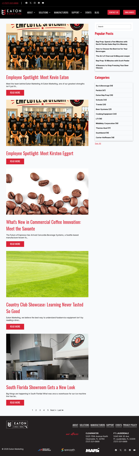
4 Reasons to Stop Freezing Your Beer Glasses (112, 66)
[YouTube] (44, 3)
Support (110, 425)
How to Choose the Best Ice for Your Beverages (111, 50)
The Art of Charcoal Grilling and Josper (113, 56)
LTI (99, 119)
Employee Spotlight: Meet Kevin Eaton (37, 77)
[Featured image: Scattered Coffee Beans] (47, 214)
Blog (97, 12)
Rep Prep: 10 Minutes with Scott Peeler (112, 61)
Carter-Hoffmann (105, 137)
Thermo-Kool (103, 128)
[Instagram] (35, 3)
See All (98, 143)
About (30, 12)
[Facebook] (27, 3)
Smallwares (129, 12)
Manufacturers (61, 12)
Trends (101, 104)
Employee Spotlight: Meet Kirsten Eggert (39, 153)
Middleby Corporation (107, 123)
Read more (15, 92)
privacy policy (130, 425)
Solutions (43, 12)
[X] (31, 3)
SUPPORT (75, 12)
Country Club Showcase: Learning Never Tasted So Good (44, 307)
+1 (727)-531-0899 (10, 3)
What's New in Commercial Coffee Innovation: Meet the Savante (43, 225)
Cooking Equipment (106, 114)
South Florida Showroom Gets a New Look (40, 387)
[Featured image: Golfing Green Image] (47, 296)
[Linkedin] (40, 3)
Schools (101, 100)
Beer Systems (104, 109)
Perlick (101, 90)
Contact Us (113, 12)
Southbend (102, 133)
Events (88, 12)
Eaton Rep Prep (104, 95)
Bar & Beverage (104, 86)
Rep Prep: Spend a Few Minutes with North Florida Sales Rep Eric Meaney (111, 43)
